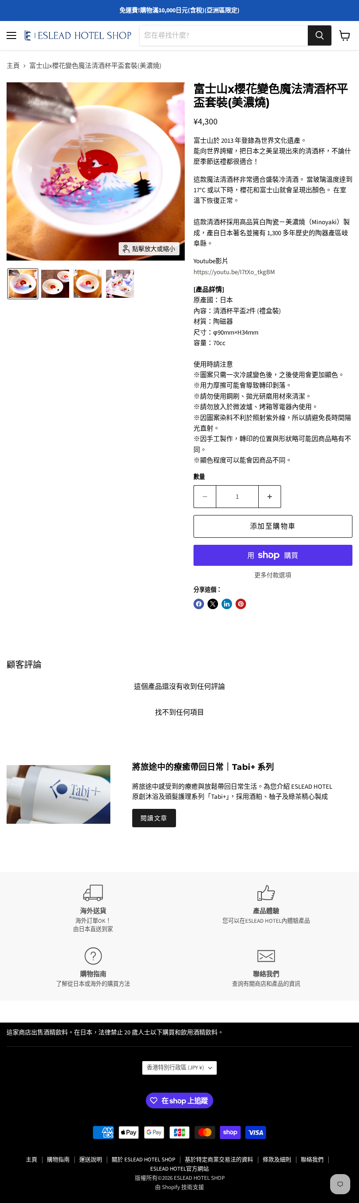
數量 (199, 477)
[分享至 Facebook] (199, 604)
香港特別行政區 (175, 1068)
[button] (23, 284)
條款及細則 (277, 1160)
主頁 (13, 66)
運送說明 (90, 1160)
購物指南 (58, 1160)
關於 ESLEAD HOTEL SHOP (143, 1160)
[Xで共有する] (213, 604)
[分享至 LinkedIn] (227, 604)
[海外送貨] (93, 908)
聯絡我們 (312, 1160)
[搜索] (319, 35)
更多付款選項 (272, 575)
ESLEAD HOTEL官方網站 (179, 1169)
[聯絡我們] (266, 967)
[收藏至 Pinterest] (241, 604)
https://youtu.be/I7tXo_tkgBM (234, 272)
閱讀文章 (154, 818)
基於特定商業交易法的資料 (219, 1160)
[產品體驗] (266, 908)
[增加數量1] (270, 496)
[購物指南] (93, 967)
